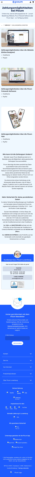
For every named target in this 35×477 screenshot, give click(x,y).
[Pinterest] (15, 408)
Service (7, 25)
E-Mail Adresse (10, 335)
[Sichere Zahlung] (17, 395)
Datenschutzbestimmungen (16, 326)
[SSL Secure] (17, 427)
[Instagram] (11, 408)
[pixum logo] (17, 2)
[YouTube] (24, 408)
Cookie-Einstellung (12, 468)
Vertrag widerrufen (23, 468)
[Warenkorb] (33, 2)
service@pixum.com (17, 278)
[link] (11, 393)
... (1, 25)
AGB (21, 465)
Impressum (16, 465)
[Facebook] (7, 408)
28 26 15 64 (17, 269)
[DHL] (17, 417)
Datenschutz (27, 465)
